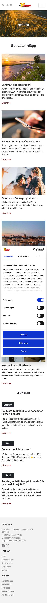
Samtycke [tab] (8, 256)
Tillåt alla (23, 335)
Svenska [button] (6, 5)
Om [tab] (38, 256)
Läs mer (5, 103)
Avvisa (23, 351)
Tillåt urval (23, 343)
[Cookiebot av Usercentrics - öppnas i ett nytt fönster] (33, 249)
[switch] (40, 308)
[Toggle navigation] (41, 5)
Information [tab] (23, 256)
